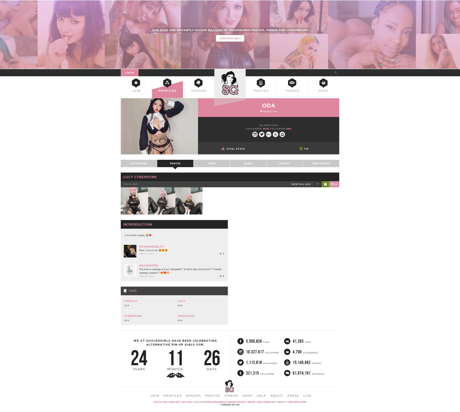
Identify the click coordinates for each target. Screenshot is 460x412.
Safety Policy (187, 402)
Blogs (248, 163)
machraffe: (148, 265)
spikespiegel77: (151, 246)
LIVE (307, 395)
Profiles (167, 90)
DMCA (165, 402)
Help (261, 395)
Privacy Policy (174, 402)
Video (212, 163)
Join (136, 90)
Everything (139, 163)
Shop (324, 90)
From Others (321, 163)
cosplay (131, 301)
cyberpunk (133, 315)
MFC (268, 134)
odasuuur (186, 315)
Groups (198, 90)
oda (268, 105)
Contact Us (282, 402)
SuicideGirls (230, 72)
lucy (181, 301)
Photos (261, 90)
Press (293, 395)
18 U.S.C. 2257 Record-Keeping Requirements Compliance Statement (220, 402)
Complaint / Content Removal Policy (262, 402)
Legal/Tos (157, 402)
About (276, 395)
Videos (292, 90)
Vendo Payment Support (297, 402)
